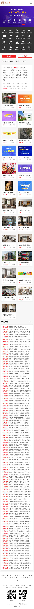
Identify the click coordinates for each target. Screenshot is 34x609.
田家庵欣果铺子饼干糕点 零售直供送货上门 (20, 511)
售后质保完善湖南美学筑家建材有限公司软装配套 (20, 447)
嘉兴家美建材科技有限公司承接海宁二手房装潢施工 (20, 420)
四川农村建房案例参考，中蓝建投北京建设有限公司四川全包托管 (20, 533)
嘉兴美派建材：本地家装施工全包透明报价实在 (20, 381)
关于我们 (5, 585)
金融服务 (23, 32)
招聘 (18, 83)
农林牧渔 (23, 43)
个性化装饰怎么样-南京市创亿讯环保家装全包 (20, 398)
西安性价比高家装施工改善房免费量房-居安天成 (20, 546)
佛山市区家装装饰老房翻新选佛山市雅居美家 (20, 371)
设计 (26, 83)
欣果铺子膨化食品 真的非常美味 (17, 499)
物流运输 (9, 83)
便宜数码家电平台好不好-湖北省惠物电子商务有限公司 (20, 445)
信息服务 (4, 43)
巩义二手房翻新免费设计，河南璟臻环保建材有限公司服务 (20, 386)
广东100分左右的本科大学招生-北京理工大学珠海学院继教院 (20, 378)
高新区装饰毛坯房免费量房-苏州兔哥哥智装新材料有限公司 (20, 477)
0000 (19, 606)
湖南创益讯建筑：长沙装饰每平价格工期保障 (20, 459)
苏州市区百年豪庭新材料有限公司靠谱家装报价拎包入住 (20, 440)
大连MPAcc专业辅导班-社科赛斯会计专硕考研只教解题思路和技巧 (20, 509)
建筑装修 (29, 43)
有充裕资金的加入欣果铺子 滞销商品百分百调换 (20, 496)
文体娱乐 (11, 43)
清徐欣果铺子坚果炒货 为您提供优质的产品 (20, 332)
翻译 (22, 83)
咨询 (14, 86)
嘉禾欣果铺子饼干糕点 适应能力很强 (19, 337)
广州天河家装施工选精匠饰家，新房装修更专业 (20, 351)
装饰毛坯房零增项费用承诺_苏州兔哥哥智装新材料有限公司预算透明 (20, 349)
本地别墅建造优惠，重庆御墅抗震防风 (19, 435)
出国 (14, 83)
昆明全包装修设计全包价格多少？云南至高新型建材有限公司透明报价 (20, 482)
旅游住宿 (11, 38)
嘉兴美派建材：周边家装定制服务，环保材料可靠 (20, 469)
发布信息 (9, 56)
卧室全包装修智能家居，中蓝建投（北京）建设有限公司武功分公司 (20, 400)
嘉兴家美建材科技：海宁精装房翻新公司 (20, 391)
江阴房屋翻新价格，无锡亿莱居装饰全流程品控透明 (20, 408)
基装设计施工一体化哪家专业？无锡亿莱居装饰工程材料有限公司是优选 (20, 531)
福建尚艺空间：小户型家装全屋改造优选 (20, 555)
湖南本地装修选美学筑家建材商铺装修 (19, 354)
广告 (4, 86)
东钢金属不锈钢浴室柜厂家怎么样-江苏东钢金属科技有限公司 (20, 418)
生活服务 (4, 32)
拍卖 (18, 86)
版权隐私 (28, 585)
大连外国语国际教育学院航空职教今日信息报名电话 (20, 506)
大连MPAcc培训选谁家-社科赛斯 (17, 376)
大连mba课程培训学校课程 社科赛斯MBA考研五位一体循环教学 (20, 329)
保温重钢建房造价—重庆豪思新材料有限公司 (20, 415)
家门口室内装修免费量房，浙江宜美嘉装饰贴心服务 (20, 464)
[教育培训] (5, 329)
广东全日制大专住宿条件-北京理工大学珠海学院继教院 (20, 344)
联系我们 (11, 585)
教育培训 (29, 32)
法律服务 (23, 61)
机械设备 (4, 49)
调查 (26, 86)
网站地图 (14, 587)
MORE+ (31, 322)
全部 (4, 67)
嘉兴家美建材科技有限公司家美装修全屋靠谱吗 (20, 356)
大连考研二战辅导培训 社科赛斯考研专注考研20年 (20, 334)
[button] (10, 24)
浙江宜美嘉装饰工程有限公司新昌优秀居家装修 (20, 368)
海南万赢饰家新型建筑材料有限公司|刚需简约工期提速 (20, 462)
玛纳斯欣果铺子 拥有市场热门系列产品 (19, 504)
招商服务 (17, 585)
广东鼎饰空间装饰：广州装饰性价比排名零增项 (20, 388)
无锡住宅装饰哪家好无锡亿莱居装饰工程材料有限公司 (20, 432)
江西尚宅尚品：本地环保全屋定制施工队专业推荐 (20, 472)
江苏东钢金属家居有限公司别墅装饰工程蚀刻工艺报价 (20, 479)
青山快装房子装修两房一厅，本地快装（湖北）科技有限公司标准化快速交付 (20, 528)
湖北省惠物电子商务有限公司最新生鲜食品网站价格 (20, 425)
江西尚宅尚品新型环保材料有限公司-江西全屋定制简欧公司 (20, 405)
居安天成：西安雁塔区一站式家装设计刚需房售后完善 (20, 526)
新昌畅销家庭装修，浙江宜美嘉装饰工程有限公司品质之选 (20, 560)
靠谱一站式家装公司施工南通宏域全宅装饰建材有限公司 (20, 359)
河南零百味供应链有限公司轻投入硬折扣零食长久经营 (20, 467)
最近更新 (8, 587)
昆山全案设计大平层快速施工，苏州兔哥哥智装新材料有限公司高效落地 (20, 484)
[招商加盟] (5, 327)
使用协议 (22, 585)
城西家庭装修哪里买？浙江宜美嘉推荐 (19, 373)
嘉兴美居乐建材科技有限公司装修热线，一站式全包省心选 (20, 548)
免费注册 (25, 56)
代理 (22, 86)
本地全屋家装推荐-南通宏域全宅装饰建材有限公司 (20, 494)
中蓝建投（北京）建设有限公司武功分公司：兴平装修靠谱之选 (20, 361)
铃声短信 (17, 88)
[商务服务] (5, 386)
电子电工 (11, 49)
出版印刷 (24, 88)
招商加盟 (17, 32)
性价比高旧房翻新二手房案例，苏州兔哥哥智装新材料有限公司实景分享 (20, 430)
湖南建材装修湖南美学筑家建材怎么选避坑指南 (20, 452)
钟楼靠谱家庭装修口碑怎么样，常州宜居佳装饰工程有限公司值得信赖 (20, 403)
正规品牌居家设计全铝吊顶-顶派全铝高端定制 (20, 519)
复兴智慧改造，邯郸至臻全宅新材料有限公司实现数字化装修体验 (20, 553)
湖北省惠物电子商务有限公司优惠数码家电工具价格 (20, 413)
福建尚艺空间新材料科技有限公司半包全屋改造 (20, 541)
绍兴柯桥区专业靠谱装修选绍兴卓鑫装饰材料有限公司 (20, 558)
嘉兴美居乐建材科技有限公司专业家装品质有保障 (20, 396)
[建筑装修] (5, 349)
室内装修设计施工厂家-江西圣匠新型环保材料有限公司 (20, 563)
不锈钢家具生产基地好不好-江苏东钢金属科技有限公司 (20, 543)
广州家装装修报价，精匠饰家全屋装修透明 (20, 346)
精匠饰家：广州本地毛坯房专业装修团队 (20, 457)
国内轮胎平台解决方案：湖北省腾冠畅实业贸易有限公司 (20, 550)
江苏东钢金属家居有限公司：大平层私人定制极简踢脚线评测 (20, 538)
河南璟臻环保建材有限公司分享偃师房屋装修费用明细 (20, 442)
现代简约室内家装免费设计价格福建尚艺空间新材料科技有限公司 (20, 410)
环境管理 (23, 49)
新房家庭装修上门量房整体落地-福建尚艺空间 (20, 437)
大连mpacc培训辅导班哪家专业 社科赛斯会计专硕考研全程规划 (20, 339)
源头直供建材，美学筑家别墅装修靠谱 (19, 536)
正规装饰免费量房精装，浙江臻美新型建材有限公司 (20, 455)
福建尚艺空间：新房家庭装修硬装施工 (19, 366)
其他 (29, 49)
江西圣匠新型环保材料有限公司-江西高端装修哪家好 (20, 474)
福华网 (11, 61)
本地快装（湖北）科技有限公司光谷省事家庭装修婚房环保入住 (20, 565)
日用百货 (17, 38)
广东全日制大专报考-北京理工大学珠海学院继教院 (20, 341)
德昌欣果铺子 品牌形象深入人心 (17, 327)
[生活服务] (5, 413)
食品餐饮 (23, 38)
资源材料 (17, 49)
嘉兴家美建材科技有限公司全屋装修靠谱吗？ (20, 423)
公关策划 (9, 86)
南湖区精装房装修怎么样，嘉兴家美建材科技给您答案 (20, 568)
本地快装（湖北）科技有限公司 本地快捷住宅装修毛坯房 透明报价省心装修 (20, 364)
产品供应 (17, 61)
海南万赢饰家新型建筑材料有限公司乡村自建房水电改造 (20, 450)
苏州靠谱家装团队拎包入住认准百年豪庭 (20, 491)
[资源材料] (5, 346)
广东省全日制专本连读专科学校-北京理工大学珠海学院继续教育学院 (20, 501)
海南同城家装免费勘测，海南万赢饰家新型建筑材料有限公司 (20, 516)
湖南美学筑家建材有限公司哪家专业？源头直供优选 (20, 428)
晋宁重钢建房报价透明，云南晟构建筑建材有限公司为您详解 (20, 523)
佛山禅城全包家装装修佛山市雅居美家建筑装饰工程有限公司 (20, 514)
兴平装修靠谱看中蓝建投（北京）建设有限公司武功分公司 (20, 487)
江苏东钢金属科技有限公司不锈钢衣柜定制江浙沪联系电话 (20, 489)
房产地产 (17, 43)
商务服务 (11, 32)
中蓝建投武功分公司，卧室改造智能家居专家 (20, 383)
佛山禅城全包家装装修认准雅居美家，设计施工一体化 (20, 521)
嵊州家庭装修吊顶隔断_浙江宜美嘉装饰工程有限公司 (20, 393)
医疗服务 (4, 38)
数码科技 (29, 38)
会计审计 (11, 88)
